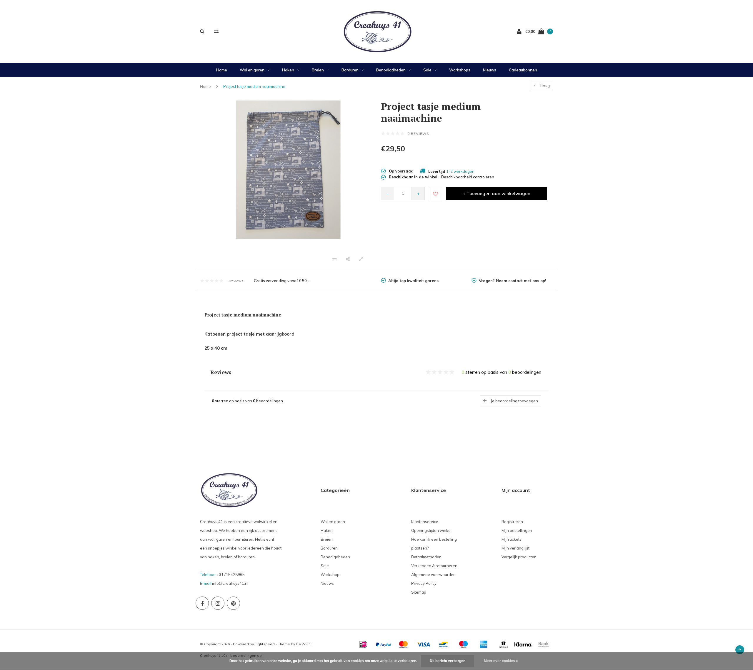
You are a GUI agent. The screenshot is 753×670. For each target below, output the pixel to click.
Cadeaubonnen (523, 70)
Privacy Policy (424, 583)
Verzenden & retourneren (434, 565)
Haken (288, 70)
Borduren (350, 70)
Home (221, 70)
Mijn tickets (512, 539)
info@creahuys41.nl (230, 583)
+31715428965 (230, 574)
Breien (318, 70)
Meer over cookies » (501, 661)
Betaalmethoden (426, 557)
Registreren (512, 521)
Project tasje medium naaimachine (254, 86)
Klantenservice (424, 521)
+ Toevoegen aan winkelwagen (496, 193)
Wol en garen (252, 70)
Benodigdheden (391, 70)
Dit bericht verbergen (447, 661)
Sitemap (418, 592)
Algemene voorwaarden (433, 574)
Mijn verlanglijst (515, 548)
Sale (427, 70)
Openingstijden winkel (431, 530)
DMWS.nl (303, 644)
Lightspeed (265, 644)
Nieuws (489, 70)
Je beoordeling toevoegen (514, 400)
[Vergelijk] (216, 31)
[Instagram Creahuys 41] (217, 603)
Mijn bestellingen (517, 530)
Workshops (459, 70)
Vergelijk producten (519, 557)
